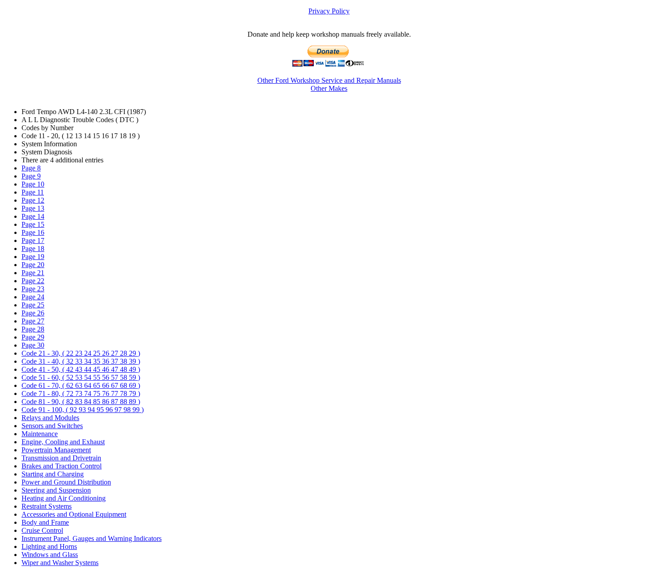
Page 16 (32, 232)
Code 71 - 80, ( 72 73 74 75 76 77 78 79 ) (80, 393)
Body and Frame (45, 522)
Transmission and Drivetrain (61, 458)
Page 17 (32, 240)
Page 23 (32, 289)
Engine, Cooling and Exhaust (63, 442)
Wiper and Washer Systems (59, 562)
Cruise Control (42, 530)
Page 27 (32, 321)
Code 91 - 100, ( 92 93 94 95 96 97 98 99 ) (82, 409)
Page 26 (32, 313)
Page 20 (32, 264)
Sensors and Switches (52, 425)
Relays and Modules (50, 417)
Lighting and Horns (49, 546)
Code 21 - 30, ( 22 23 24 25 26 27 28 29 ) (80, 353)
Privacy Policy (329, 11)
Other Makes (329, 88)
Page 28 (32, 329)
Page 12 (32, 200)
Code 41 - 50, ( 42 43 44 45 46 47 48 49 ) (80, 369)
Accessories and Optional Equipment (73, 514)
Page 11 (32, 192)
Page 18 (32, 248)
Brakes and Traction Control (61, 466)
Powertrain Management (56, 450)
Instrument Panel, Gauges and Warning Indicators (91, 538)
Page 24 (32, 297)
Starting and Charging (52, 474)
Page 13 (32, 208)
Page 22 (32, 281)
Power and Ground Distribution (66, 482)
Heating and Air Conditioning (63, 498)
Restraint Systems (46, 506)
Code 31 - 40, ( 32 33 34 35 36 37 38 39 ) (80, 361)
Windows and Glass (49, 554)
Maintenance (39, 434)
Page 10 (32, 184)
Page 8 (31, 168)
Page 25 (32, 305)
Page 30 (32, 345)
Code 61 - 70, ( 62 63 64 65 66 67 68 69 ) (80, 385)
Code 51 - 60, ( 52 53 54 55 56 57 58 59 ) (80, 377)
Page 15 (32, 224)
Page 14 (32, 216)
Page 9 (31, 176)
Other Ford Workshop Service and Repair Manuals (329, 80)
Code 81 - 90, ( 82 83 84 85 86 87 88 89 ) (80, 401)
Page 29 (32, 337)
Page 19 (32, 256)
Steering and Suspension (56, 490)
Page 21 (32, 272)
